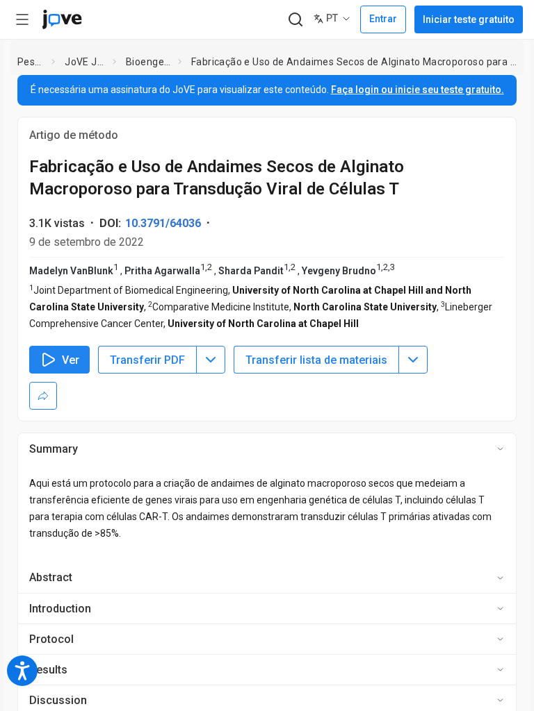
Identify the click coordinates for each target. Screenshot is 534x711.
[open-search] (295, 20)
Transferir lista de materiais (316, 360)
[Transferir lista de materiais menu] (413, 360)
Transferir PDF (147, 360)
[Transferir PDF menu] (210, 360)
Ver (70, 360)
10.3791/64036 (163, 223)
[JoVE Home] (62, 19)
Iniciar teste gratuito (469, 19)
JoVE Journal (86, 61)
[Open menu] (22, 19)
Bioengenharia (149, 61)
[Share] (43, 396)
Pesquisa (31, 61)
